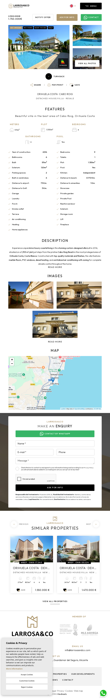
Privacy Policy (89, 468)
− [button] (12, 363)
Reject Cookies (27, 687)
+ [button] (12, 359)
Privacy (60, 690)
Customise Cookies (26, 681)
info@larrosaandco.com (77, 650)
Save (23, 590)
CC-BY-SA (97, 409)
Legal (53, 690)
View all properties (55, 601)
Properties (60, 674)
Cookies (69, 690)
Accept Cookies (27, 674)
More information (14, 668)
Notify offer (43, 17)
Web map (78, 690)
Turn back (59, 76)
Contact (68, 680)
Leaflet (63, 409)
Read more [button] (55, 341)
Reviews (53, 680)
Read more (55, 267)
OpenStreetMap (79, 409)
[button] (35, 85)
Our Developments (83, 674)
